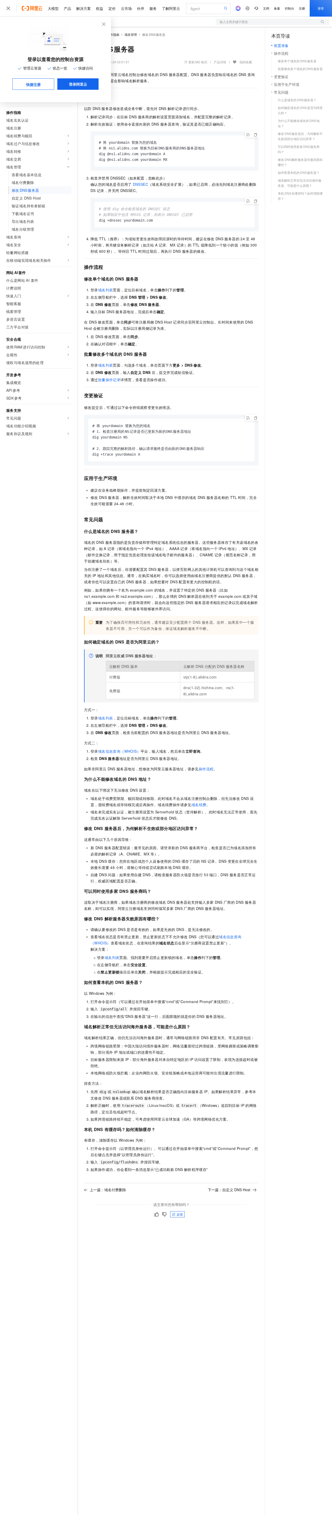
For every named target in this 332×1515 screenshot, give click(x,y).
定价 (112, 8)
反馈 (180, 1214)
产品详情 (220, 62)
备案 (277, 8)
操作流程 (206, 768)
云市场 (126, 8)
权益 (99, 8)
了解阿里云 (171, 8)
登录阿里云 (78, 84)
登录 (321, 8)
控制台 (289, 8)
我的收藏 (245, 62)
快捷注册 (33, 84)
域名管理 (131, 34)
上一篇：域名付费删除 (108, 1189)
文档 (266, 8)
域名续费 (198, 804)
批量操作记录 (109, 379)
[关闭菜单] (8, 8)
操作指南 (113, 34)
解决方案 (83, 8)
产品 (67, 8)
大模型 (53, 8)
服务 (153, 8)
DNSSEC (140, 184)
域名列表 (105, 289)
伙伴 (140, 8)
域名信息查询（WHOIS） (119, 751)
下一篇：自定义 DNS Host (229, 1189)
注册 (302, 8)
